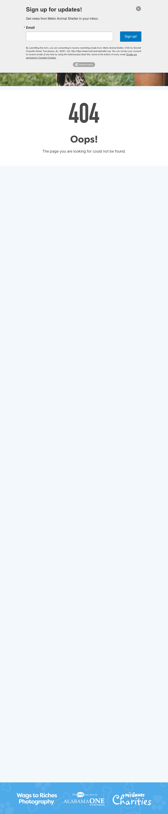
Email (30, 27)
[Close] (138, 8)
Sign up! (131, 36)
